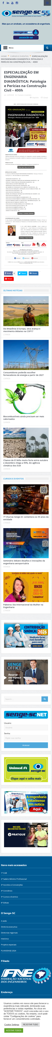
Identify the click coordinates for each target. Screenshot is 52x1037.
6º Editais (5, 902)
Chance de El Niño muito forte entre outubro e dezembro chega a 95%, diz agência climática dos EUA (25, 463)
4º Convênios (6, 890)
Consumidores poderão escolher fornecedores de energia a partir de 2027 (23, 373)
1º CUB (4, 873)
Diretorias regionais (9, 932)
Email (45, 98)
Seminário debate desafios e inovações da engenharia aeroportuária (24, 562)
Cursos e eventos (24, 95)
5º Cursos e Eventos (9, 896)
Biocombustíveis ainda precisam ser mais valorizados (23, 417)
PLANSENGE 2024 (8, 950)
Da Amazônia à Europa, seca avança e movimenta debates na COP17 (21, 330)
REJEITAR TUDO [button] (30, 1024)
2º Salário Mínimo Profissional (14, 879)
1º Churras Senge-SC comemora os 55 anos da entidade (26, 518)
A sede (4, 921)
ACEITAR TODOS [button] (13, 1030)
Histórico (5, 938)
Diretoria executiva (9, 927)
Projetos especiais (8, 944)
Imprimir (35, 98)
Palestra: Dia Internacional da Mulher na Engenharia (23, 606)
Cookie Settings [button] (11, 1024)
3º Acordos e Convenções (12, 885)
